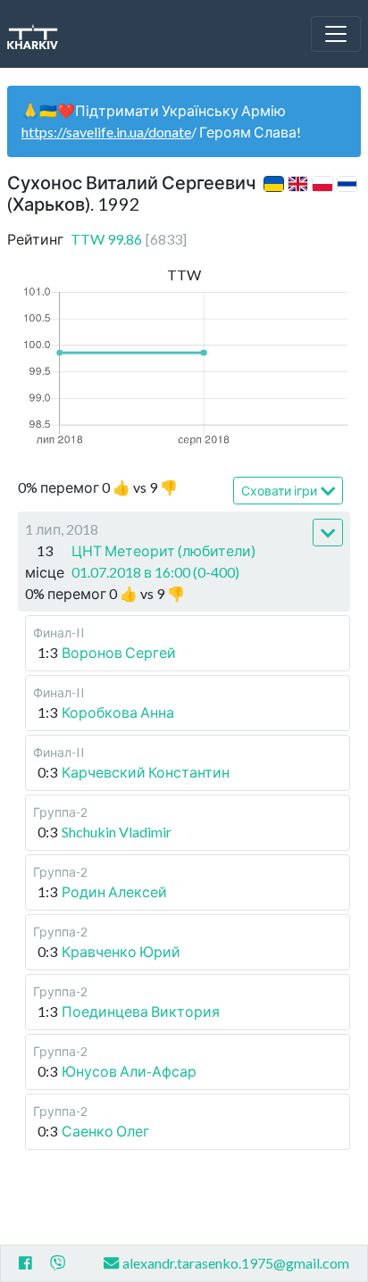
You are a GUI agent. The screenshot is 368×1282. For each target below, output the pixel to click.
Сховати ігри (279, 490)
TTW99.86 (129, 238)
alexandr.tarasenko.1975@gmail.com (235, 1262)
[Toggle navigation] (336, 34)
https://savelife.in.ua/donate (106, 131)
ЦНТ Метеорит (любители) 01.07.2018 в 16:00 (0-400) (163, 561)
